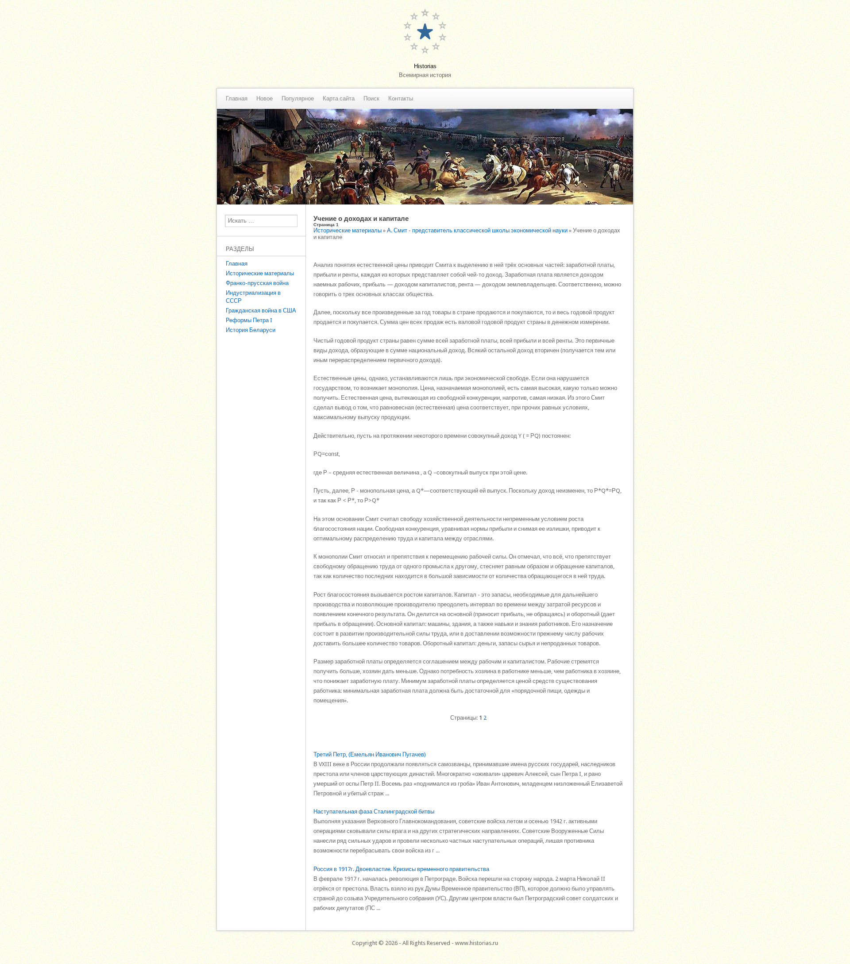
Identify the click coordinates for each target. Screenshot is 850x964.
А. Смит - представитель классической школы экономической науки (477, 230)
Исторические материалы (260, 273)
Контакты (400, 99)
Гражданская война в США (261, 310)
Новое (264, 99)
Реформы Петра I (249, 320)
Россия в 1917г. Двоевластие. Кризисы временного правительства (401, 869)
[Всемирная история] (425, 202)
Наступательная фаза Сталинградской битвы (373, 811)
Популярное (298, 99)
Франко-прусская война (257, 283)
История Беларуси (250, 330)
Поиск (371, 99)
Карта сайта (339, 99)
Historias (425, 66)
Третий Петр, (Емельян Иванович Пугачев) (369, 754)
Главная (236, 99)
